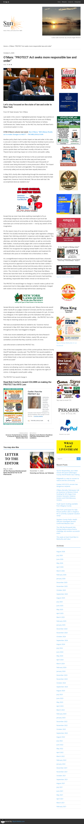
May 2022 (60, 749)
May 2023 (60, 702)
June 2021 (60, 791)
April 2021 (60, 799)
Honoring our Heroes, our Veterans (42, 473)
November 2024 (62, 633)
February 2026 (61, 575)
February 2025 (61, 621)
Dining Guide (78, 2)
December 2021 (62, 768)
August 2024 (61, 644)
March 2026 (61, 571)
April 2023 (60, 706)
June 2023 (60, 698)
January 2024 (61, 671)
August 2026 (61, 552)
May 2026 (60, 563)
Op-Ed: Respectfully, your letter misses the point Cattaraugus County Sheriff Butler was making (68, 473)
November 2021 (62, 772)
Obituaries (64, 2)
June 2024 (60, 652)
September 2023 (62, 687)
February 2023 (61, 714)
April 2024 (60, 660)
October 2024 (61, 637)
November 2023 (62, 679)
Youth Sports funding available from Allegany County (67, 505)
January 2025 (61, 625)
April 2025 (60, 613)
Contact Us (70, 2)
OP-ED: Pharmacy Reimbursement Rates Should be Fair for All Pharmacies (14, 472)
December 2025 (62, 582)
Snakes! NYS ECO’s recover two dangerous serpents (67, 485)
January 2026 (61, 579)
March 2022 (61, 756)
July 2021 (60, 787)
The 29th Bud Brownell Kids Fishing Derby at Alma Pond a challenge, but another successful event (68, 530)
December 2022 (62, 721)
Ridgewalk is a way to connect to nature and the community (68, 479)
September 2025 (62, 594)
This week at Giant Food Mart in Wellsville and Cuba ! (67, 538)
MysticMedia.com (18, 821)
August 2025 (61, 598)
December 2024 (62, 629)
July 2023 (60, 694)
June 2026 (60, 559)
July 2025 (60, 602)
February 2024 (61, 667)
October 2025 (61, 590)
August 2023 (61, 691)
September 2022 (62, 733)
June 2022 (60, 745)
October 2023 (61, 683)
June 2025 (60, 606)
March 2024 (61, 664)
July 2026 (60, 555)
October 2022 (61, 729)
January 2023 (61, 718)
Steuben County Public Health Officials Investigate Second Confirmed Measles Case (67, 521)
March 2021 (61, 803)
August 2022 (61, 737)
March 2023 (61, 710)
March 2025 (61, 617)
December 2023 (62, 675)
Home (59, 2)
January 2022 (61, 764)
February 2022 (61, 760)
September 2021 (62, 779)
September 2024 (62, 640)
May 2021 (60, 795)
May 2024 (60, 656)
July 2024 (60, 648)
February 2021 (61, 806)
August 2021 (61, 783)
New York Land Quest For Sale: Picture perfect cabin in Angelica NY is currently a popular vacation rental (68, 513)
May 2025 (60, 609)
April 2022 (60, 752)
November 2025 (62, 586)
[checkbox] (3, 821)
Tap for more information (65, 277)
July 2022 (60, 741)
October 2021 (61, 776)
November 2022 (62, 725)
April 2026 (60, 567)
